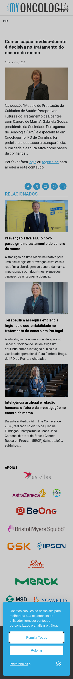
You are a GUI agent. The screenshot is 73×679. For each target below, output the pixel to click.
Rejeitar (36, 650)
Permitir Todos (36, 637)
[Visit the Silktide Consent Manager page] (58, 664)
